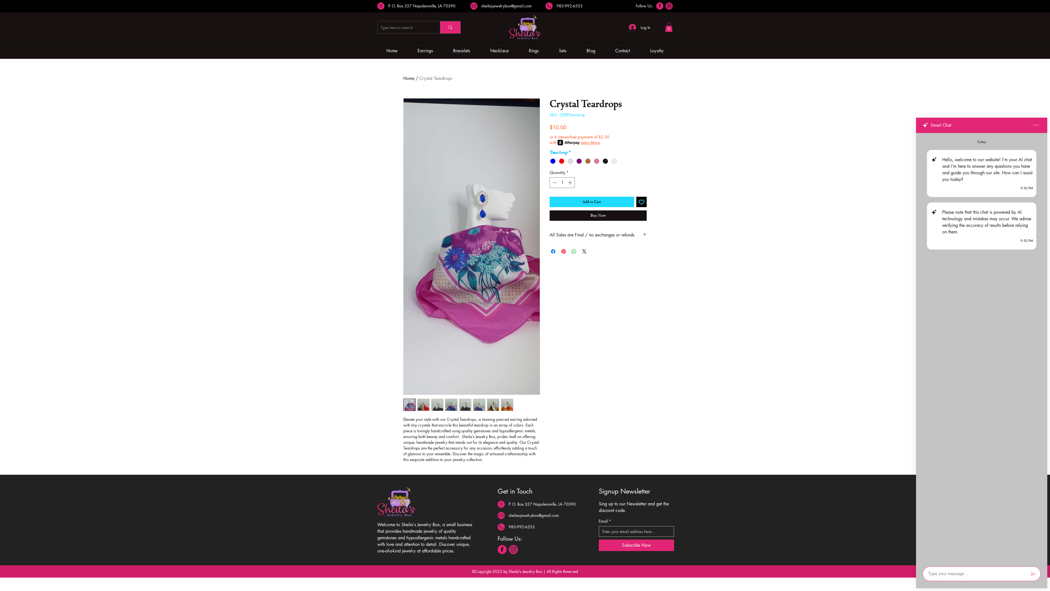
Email (605, 521)
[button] (669, 27)
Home (408, 78)
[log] (981, 348)
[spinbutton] (562, 183)
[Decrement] (554, 183)
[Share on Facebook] (553, 251)
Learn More (590, 142)
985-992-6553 (569, 5)
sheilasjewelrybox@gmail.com (506, 5)
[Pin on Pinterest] (563, 251)
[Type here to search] (450, 27)
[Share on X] (584, 251)
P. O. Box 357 (400, 5)
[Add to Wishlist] (641, 202)
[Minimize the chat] (1036, 125)
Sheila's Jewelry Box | (528, 571)
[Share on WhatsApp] (574, 251)
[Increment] (570, 183)
